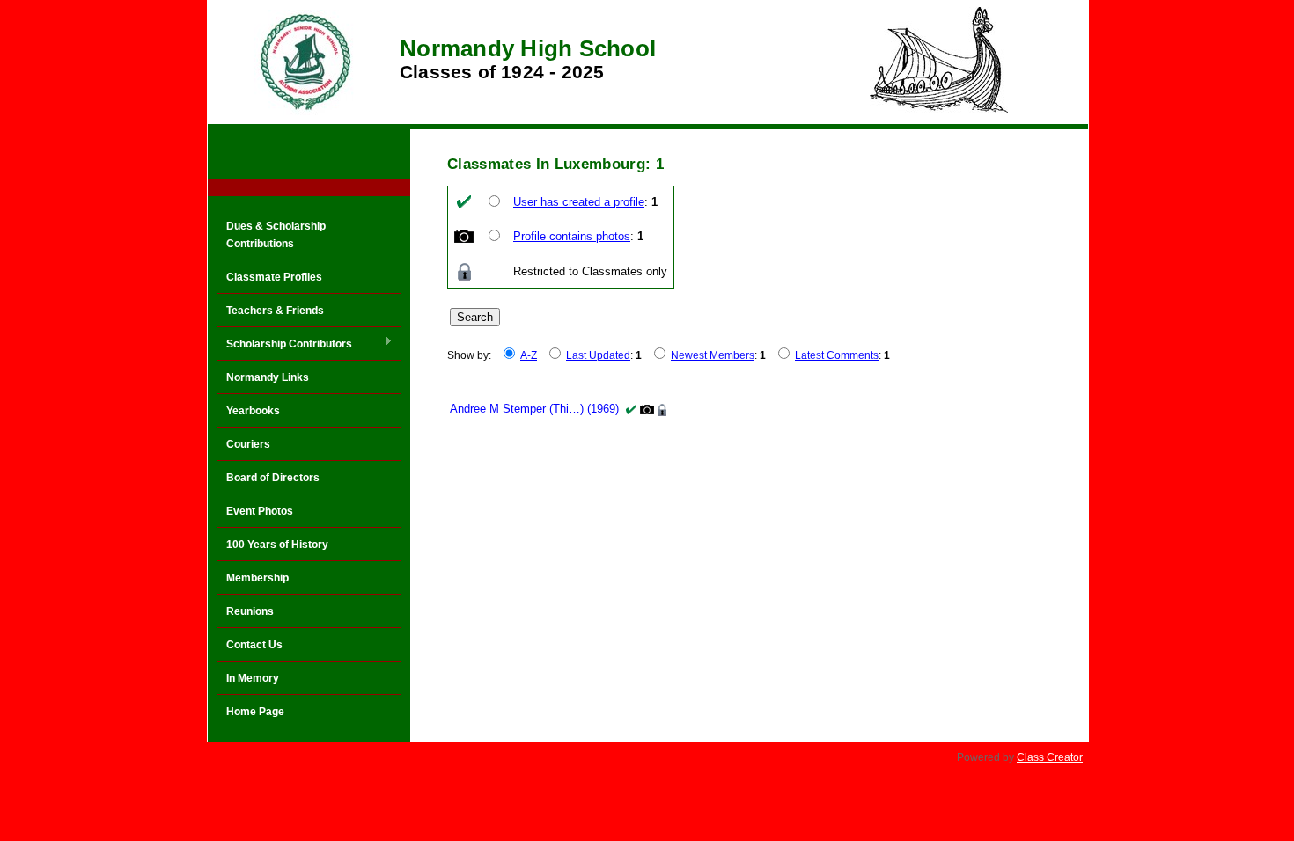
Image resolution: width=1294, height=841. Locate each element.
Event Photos (259, 511)
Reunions (250, 611)
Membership (257, 578)
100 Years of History (277, 544)
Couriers (248, 444)
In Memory (252, 678)
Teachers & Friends (275, 310)
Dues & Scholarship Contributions (276, 235)
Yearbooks (253, 411)
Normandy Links (267, 377)
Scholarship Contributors (284, 345)
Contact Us (254, 645)
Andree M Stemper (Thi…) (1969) (534, 408)
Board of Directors (273, 478)
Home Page (255, 712)
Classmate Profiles (274, 277)
